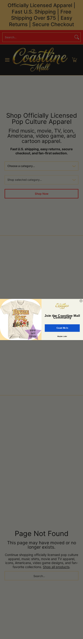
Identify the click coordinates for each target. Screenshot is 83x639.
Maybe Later (62, 336)
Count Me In (62, 328)
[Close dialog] (81, 301)
